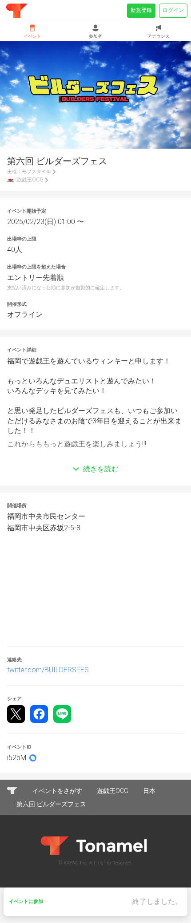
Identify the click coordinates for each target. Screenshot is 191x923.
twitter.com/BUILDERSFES (48, 670)
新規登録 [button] (141, 10)
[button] (95, 456)
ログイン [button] (173, 10)
